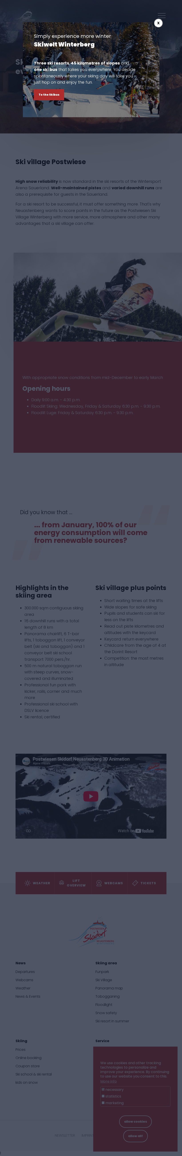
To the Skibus (49, 95)
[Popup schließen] (158, 23)
